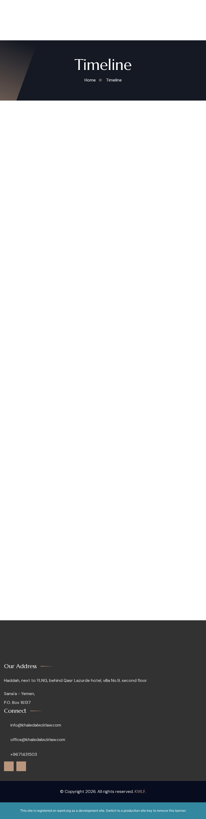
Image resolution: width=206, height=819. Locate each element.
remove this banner (171, 811)
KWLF (140, 791)
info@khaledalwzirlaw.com (35, 725)
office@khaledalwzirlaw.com (37, 739)
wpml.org (64, 811)
